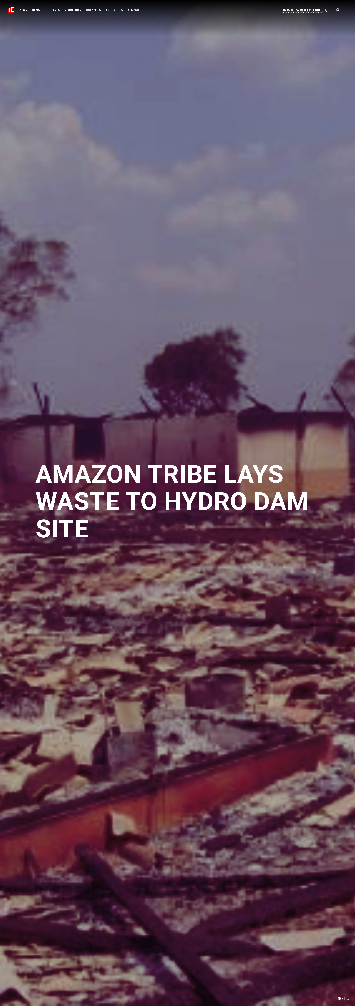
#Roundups (114, 9)
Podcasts (52, 9)
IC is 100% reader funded (303, 9)
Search (133, 9)
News (23, 9)
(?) (325, 9)
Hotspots (93, 9)
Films (36, 9)
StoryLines (72, 9)
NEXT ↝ (343, 998)
